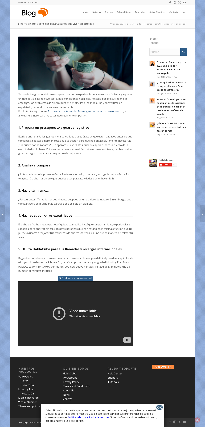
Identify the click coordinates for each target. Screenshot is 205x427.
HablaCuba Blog (36, 422)
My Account (70, 377)
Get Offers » (163, 367)
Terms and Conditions (76, 386)
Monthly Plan (26, 389)
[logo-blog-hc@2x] (35, 12)
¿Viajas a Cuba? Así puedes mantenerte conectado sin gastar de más (171, 127)
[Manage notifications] (197, 420)
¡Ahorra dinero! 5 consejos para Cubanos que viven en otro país (56, 23)
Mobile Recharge (28, 397)
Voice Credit (25, 376)
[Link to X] (179, 2)
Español (154, 43)
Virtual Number (27, 402)
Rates (24, 381)
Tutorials (113, 382)
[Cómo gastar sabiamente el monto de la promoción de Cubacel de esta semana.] (202, 213)
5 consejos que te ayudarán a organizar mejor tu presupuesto (85, 111)
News (66, 394)
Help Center (115, 373)
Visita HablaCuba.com (27, 2)
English (153, 38)
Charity (67, 399)
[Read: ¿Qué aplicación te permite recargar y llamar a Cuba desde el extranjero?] (152, 84)
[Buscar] (183, 12)
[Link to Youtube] (184, 2)
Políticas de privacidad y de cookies (88, 417)
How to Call (28, 385)
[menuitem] (27, 2)
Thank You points (29, 406)
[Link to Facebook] (170, 2)
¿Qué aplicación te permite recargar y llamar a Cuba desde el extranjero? (171, 86)
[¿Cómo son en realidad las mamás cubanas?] (2, 213)
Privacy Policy (71, 382)
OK (159, 407)
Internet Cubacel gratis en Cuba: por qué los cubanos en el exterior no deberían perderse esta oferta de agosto (171, 107)
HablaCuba (69, 373)
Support (113, 377)
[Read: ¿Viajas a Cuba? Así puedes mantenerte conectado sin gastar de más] (152, 125)
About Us (68, 390)
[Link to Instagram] (174, 2)
